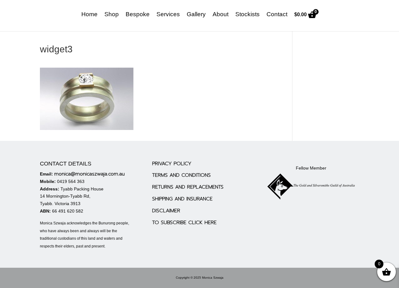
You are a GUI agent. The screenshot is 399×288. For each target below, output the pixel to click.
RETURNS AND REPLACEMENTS (188, 187)
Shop (111, 14)
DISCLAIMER (166, 210)
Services (168, 14)
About (220, 14)
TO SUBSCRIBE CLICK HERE (184, 222)
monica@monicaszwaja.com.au (89, 174)
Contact (277, 14)
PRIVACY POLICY (171, 163)
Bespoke (138, 14)
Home (89, 14)
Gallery (196, 14)
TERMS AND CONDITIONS (181, 175)
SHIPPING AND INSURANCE (182, 199)
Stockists (247, 14)
